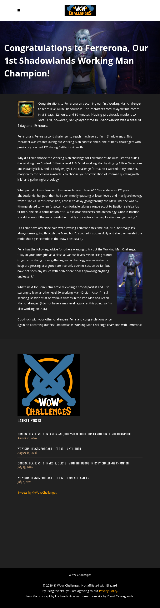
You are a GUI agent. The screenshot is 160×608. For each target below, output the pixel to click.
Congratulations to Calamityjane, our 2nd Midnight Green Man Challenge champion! (74, 434)
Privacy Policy (108, 591)
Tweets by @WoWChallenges (37, 492)
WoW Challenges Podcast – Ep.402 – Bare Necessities (53, 477)
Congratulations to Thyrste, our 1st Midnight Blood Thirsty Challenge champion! (73, 463)
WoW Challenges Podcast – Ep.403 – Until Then (49, 448)
